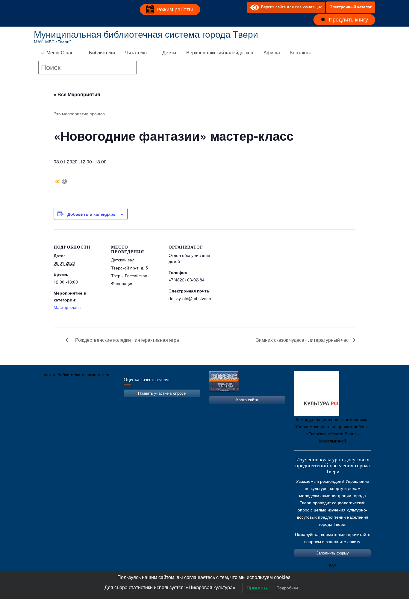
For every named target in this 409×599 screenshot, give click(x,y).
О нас (67, 52)
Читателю (136, 52)
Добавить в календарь (91, 214)
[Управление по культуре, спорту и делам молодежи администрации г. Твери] (137, 403)
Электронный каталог (351, 7)
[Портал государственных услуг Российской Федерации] (65, 403)
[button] (52, 53)
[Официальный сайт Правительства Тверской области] (119, 403)
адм (333, 565)
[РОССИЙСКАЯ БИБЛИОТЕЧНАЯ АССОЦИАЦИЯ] (101, 403)
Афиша (271, 52)
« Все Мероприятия (77, 94)
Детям (169, 52)
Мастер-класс (67, 307)
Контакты (300, 52)
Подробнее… (289, 588)
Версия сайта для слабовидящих (290, 7)
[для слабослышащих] (241, 7)
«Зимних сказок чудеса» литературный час (301, 339)
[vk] (230, 7)
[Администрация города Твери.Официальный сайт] (47, 403)
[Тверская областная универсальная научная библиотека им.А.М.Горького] (83, 403)
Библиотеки (102, 52)
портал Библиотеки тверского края (76, 374)
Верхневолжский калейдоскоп (219, 52)
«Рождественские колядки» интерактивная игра (125, 339)
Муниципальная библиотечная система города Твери (146, 34)
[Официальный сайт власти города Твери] (155, 403)
